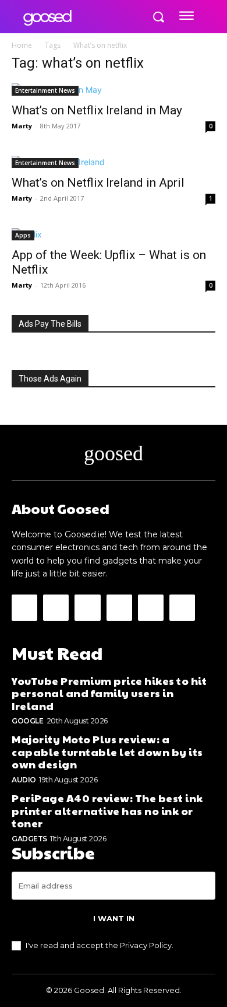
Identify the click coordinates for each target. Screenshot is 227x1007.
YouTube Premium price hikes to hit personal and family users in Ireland (109, 693)
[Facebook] (24, 607)
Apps (23, 235)
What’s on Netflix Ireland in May (97, 110)
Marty (22, 125)
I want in (113, 918)
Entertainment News (45, 90)
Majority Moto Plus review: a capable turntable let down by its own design (107, 751)
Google (27, 720)
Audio (24, 779)
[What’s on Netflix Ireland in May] (113, 89)
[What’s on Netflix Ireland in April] (113, 162)
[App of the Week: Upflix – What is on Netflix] (113, 234)
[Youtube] (182, 607)
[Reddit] (119, 607)
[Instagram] (56, 607)
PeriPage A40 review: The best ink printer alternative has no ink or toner (107, 810)
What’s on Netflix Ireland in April (98, 183)
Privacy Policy (146, 945)
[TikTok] (151, 607)
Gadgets (29, 838)
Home (22, 45)
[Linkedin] (87, 607)
